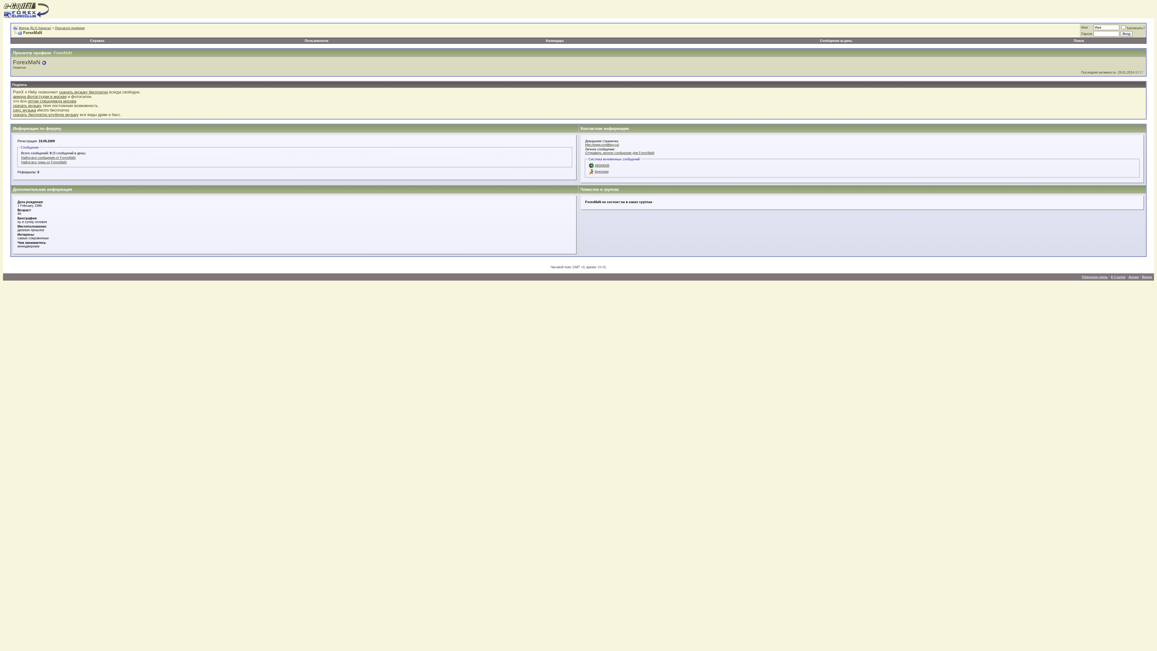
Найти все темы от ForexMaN (44, 162)
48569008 (602, 165)
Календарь (555, 40)
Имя (1084, 27)
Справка (97, 40)
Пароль (1087, 34)
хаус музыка (24, 110)
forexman (602, 171)
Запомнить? (1135, 28)
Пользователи (316, 40)
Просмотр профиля (70, 28)
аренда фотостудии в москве (40, 96)
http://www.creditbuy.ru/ (602, 144)
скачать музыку (27, 105)
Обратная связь (1095, 277)
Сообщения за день (836, 40)
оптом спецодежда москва (52, 101)
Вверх (1147, 277)
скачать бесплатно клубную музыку (46, 114)
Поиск (1079, 40)
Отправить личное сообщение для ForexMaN (619, 153)
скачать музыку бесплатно (83, 92)
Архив (1133, 277)
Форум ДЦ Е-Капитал (35, 28)
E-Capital (1118, 277)
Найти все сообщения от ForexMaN (48, 157)
